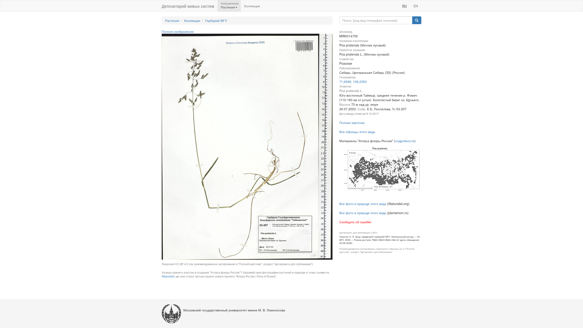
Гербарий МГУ (216, 20)
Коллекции (252, 6)
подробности (404, 140)
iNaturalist (168, 276)
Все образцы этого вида (357, 131)
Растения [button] (228, 7)
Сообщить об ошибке (355, 222)
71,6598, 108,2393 (353, 81)
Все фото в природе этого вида (362, 203)
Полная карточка (352, 122)
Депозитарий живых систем (188, 6)
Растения (172, 20)
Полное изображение (178, 31)
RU (404, 6)
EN (416, 6)
